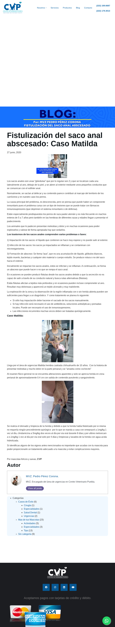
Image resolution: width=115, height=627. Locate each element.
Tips (26, 530)
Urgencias (29, 516)
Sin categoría (24, 534)
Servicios (55, 8)
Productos (67, 8)
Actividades (29, 523)
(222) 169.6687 (103, 5)
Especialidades (31, 509)
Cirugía (27, 505)
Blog (78, 8)
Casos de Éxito (25, 502)
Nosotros (41, 8)
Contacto (88, 8)
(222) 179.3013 (103, 11)
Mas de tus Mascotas (28, 519)
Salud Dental (30, 512)
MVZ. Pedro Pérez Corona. (42, 476)
